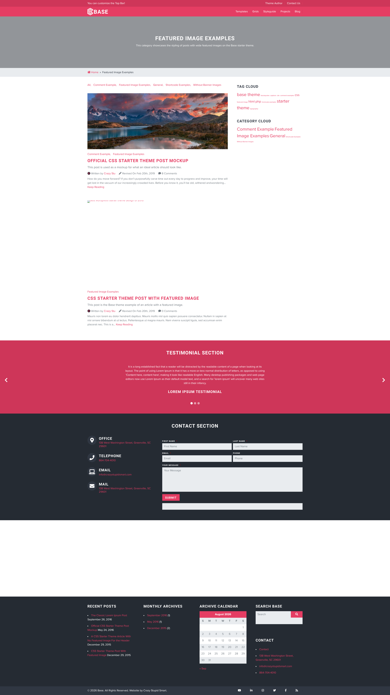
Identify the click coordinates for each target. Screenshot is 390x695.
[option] (195, 379)
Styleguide (269, 11)
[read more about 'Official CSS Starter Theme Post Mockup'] (157, 150)
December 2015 (156, 628)
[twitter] (274, 691)
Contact (264, 649)
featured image (242, 102)
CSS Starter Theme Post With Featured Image (143, 298)
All (88, 85)
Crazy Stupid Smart (154, 690)
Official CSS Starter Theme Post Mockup (137, 160)
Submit (171, 497)
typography (254, 109)
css (297, 95)
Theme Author (273, 3)
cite (278, 96)
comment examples (287, 96)
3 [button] (198, 403)
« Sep (203, 668)
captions (273, 96)
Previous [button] (6, 380)
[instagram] (263, 691)
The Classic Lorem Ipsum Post (109, 615)
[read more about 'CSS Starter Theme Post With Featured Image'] (157, 200)
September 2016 (157, 615)
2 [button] (195, 403)
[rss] (297, 691)
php (258, 102)
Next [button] (383, 380)
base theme (248, 94)
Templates (242, 11)
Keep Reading (95, 187)
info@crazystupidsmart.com (115, 474)
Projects (285, 11)
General (158, 85)
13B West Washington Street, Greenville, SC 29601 (125, 444)
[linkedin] (251, 691)
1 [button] (191, 403)
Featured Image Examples (134, 85)
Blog (297, 11)
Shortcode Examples (178, 85)
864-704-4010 (107, 460)
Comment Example (104, 85)
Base (100, 690)
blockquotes (265, 96)
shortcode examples (269, 102)
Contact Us (293, 3)
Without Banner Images (207, 85)
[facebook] (285, 691)
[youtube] (239, 691)
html (251, 102)
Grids (255, 11)
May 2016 (153, 622)
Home (94, 72)
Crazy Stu (109, 173)
